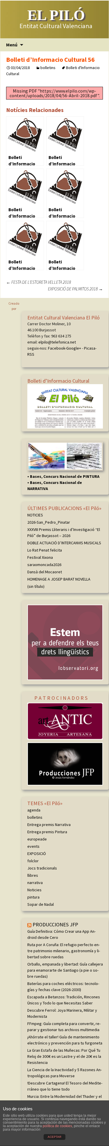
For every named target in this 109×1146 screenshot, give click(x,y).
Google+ (73, 348)
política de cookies (57, 1126)
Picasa (89, 348)
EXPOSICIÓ (36, 853)
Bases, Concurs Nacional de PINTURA (64, 476)
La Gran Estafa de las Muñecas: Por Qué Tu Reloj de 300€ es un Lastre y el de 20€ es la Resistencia (64, 1056)
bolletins (48, 67)
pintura (33, 897)
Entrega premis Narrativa (49, 824)
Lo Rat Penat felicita (44, 550)
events (33, 846)
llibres (32, 875)
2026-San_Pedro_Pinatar (48, 522)
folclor (33, 860)
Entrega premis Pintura (47, 831)
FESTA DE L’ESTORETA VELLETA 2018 (38, 282)
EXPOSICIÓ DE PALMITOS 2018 (75, 289)
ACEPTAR (54, 1136)
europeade (37, 839)
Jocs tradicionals (42, 868)
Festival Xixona (40, 557)
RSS (30, 354)
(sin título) (35, 586)
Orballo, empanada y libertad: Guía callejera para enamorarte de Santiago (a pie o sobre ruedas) (65, 970)
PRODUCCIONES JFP (55, 924)
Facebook (56, 348)
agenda (33, 810)
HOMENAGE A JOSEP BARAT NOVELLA (58, 579)
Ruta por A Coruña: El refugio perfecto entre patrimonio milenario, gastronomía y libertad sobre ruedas (63, 950)
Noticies (34, 889)
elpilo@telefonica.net (57, 342)
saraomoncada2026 (44, 564)
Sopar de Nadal (40, 904)
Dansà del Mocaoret (44, 571)
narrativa (35, 882)
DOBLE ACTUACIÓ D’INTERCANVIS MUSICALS (64, 542)
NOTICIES (35, 515)
